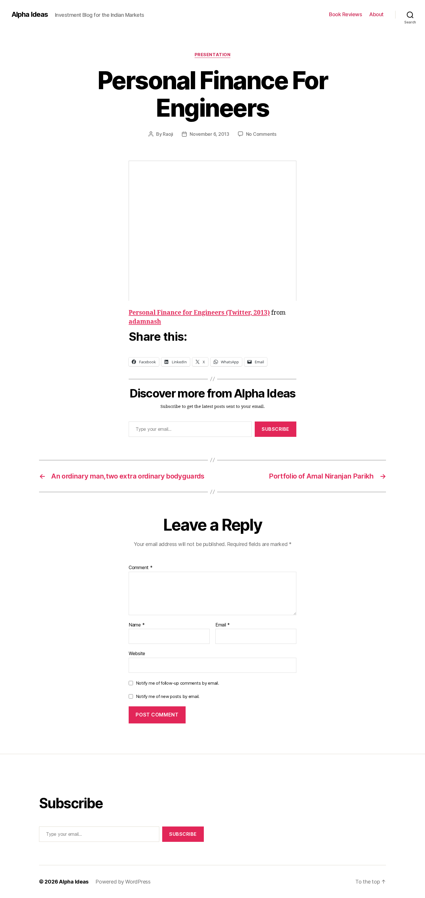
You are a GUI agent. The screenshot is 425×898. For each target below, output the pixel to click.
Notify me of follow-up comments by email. (177, 683)
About (376, 14)
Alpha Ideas (30, 14)
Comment (141, 567)
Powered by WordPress (123, 882)
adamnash (145, 322)
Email (222, 625)
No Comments (261, 134)
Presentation (213, 54)
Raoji (168, 134)
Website (137, 653)
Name (137, 625)
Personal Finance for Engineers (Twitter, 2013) (199, 313)
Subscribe (275, 429)
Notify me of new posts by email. (167, 696)
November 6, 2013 (209, 134)
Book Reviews (345, 14)
